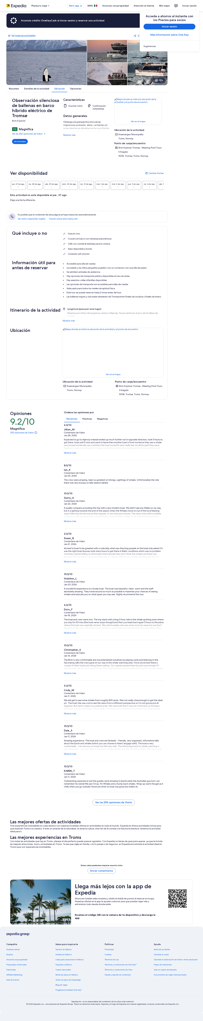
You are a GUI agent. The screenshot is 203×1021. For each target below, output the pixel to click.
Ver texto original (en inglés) (31, 218)
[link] (169, 46)
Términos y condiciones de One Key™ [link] (121, 964)
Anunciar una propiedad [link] (16, 959)
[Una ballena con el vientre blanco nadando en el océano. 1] (46, 62)
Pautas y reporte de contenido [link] (118, 975)
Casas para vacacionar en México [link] (70, 959)
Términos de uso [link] (112, 959)
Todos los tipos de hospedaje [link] (68, 980)
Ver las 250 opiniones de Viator (27, 133)
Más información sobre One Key (169, 34)
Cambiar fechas (154, 173)
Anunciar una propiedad (115, 5)
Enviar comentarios (101, 870)
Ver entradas (20, 141)
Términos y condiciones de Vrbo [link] (118, 969)
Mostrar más (69, 135)
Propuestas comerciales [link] (16, 964)
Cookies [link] (108, 954)
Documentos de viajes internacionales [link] (170, 975)
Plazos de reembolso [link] (163, 964)
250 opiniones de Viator (22, 432)
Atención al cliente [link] (162, 949)
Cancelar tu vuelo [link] (161, 954)
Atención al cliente (144, 5)
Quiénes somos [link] (13, 949)
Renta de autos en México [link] (67, 975)
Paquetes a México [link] (64, 964)
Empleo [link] (9, 954)
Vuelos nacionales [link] (63, 969)
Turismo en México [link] (64, 949)
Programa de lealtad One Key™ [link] (69, 990)
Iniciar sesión (189, 5)
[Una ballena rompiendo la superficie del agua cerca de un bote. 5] (148, 74)
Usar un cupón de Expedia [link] (165, 969)
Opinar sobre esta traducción (63, 218)
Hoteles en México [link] (64, 954)
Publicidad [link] (11, 969)
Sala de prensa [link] (12, 980)
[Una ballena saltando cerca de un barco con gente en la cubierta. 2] (107, 51)
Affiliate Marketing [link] (14, 975)
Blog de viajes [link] (61, 985)
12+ (161, 80)
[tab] (18, 185)
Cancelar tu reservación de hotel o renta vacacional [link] (175, 959)
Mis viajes (164, 5)
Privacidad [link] (109, 949)
